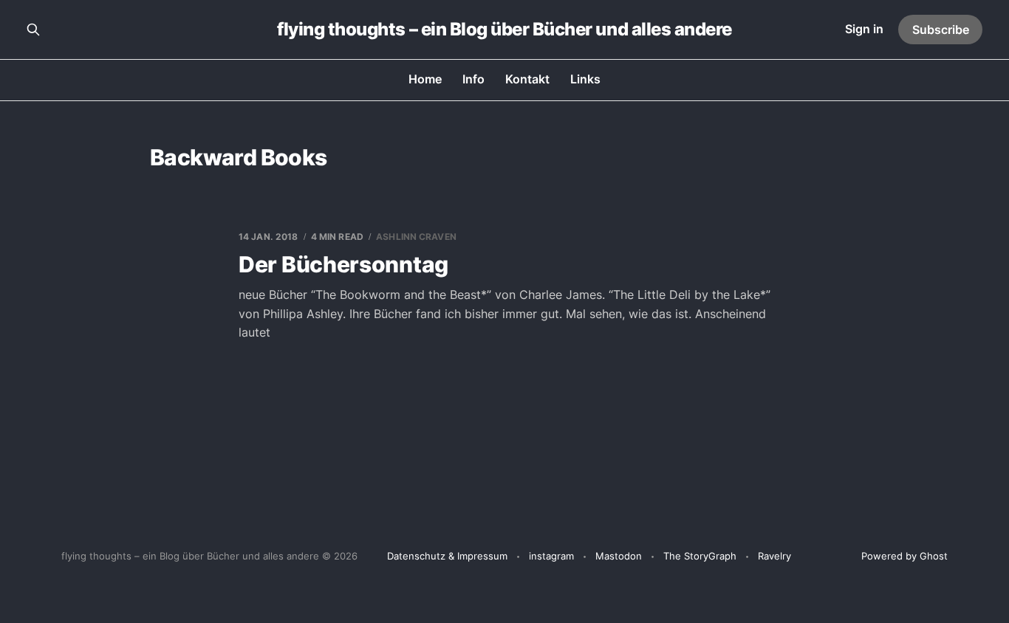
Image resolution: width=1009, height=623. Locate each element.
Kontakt (527, 79)
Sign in (864, 28)
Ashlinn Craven (416, 236)
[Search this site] (33, 29)
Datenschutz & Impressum (447, 556)
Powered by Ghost (904, 556)
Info (473, 79)
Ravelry (774, 556)
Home (425, 79)
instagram (551, 556)
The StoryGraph (699, 556)
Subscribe (940, 29)
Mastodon (618, 556)
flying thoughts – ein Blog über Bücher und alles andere (504, 29)
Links (585, 79)
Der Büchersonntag (343, 264)
